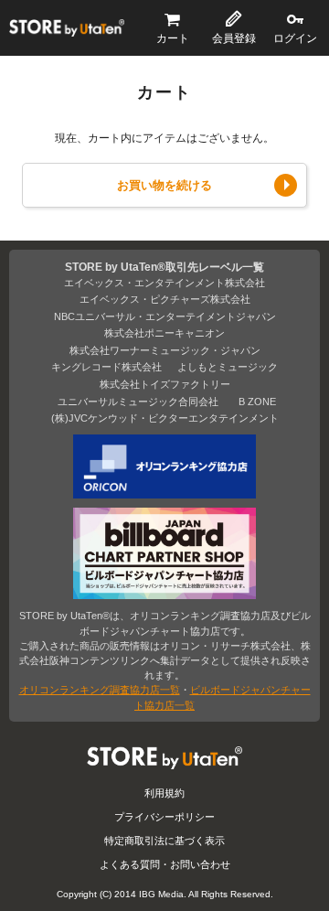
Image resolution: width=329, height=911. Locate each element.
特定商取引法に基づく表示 (164, 840)
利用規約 (164, 793)
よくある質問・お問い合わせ (165, 864)
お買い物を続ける (164, 185)
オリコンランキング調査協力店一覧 (99, 689)
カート (172, 38)
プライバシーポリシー (164, 816)
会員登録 (234, 38)
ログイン (295, 38)
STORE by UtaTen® (66, 28)
